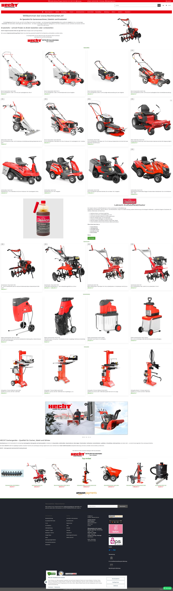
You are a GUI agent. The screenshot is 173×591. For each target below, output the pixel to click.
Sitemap (68, 530)
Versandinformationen (50, 542)
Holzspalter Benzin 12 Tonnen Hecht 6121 (140, 390)
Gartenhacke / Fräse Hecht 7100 (8, 285)
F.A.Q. (46, 523)
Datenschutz (57, 587)
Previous (3, 475)
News (46, 537)
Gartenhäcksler (86, 294)
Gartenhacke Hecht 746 (93, 285)
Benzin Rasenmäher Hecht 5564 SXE (52, 139)
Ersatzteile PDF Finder (50, 520)
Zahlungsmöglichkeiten (50, 539)
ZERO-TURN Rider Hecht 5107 (137, 139)
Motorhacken (86, 241)
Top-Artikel (86, 458)
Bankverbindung (49, 518)
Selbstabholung (48, 528)
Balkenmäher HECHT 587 (6, 139)
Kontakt (68, 528)
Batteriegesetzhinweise (71, 535)
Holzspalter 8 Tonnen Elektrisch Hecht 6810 (97, 390)
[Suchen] (159, 5)
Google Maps (48, 535)
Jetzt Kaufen (91, 238)
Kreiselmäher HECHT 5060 (93, 139)
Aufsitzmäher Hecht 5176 (136, 190)
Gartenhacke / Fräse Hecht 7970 (51, 285)
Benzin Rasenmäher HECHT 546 (138, 91)
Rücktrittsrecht (69, 520)
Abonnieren (122, 506)
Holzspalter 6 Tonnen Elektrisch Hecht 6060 (11, 390)
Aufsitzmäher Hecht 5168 (93, 190)
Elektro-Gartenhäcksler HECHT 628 (52, 337)
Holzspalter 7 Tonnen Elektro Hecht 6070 (53, 390)
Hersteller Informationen (72, 518)
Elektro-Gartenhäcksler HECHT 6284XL (96, 337)
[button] (163, 5)
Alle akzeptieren (115, 578)
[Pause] (85, 404)
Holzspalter (86, 346)
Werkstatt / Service (49, 532)
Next (170, 475)
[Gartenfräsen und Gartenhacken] (130, 30)
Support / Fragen (49, 530)
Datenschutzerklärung (69, 506)
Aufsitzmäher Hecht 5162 (50, 190)
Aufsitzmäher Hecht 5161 (7, 190)
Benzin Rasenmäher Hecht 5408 (8, 91)
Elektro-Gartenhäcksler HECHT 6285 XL (139, 337)
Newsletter (47, 544)
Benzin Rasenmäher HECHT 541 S (51, 91)
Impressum (50, 587)
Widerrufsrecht (69, 537)
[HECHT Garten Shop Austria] (10, 5)
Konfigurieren (116, 582)
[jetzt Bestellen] (43, 218)
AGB (67, 525)
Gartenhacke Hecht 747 (136, 285)
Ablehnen (115, 585)
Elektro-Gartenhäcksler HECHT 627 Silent (10, 337)
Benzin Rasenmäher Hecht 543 (95, 91)
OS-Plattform (48, 525)
